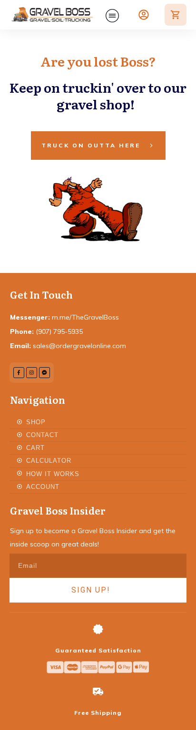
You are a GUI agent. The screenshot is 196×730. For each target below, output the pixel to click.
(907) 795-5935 (59, 331)
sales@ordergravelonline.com (79, 345)
